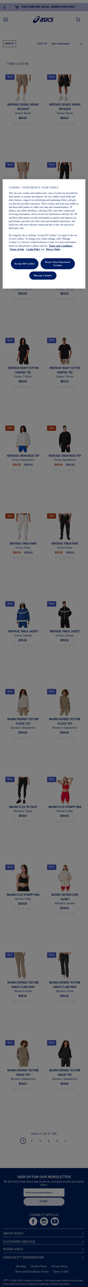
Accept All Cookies (24, 263)
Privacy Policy (53, 249)
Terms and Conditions (60, 245)
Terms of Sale (17, 249)
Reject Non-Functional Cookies (57, 263)
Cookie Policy (33, 249)
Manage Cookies (43, 275)
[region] (44, 234)
